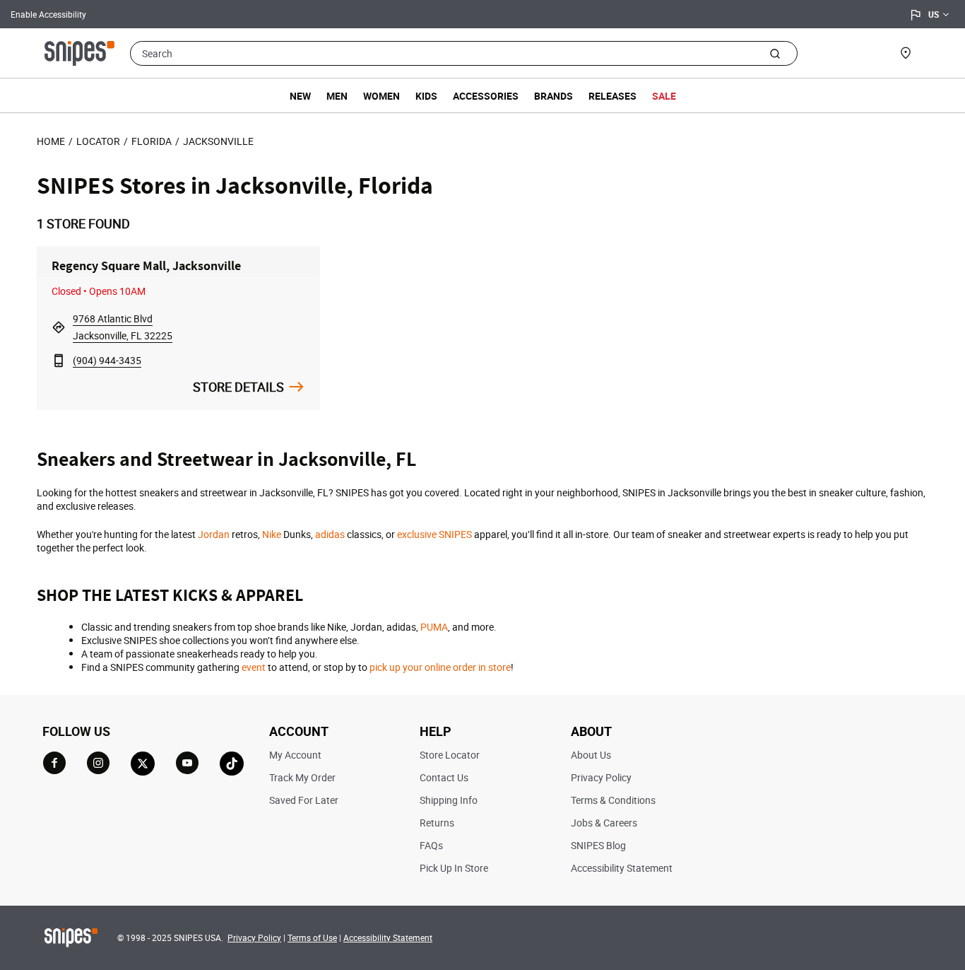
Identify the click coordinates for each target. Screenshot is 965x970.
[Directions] (59, 327)
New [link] (300, 96)
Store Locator (450, 754)
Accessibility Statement (622, 868)
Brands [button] (553, 96)
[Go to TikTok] (232, 764)
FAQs (431, 845)
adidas (330, 534)
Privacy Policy (601, 777)
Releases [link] (612, 96)
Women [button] (381, 96)
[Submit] (774, 53)
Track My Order (302, 777)
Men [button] (337, 96)
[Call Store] (59, 360)
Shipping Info (449, 800)
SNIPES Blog (598, 845)
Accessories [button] (486, 96)
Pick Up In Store (454, 868)
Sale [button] (664, 96)
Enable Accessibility (48, 14)
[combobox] (464, 53)
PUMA (434, 626)
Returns (437, 822)
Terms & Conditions (613, 800)
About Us (591, 754)
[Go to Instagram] (98, 763)
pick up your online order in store (440, 667)
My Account (295, 754)
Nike (271, 534)
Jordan (214, 534)
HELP (435, 731)
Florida (151, 141)
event (254, 667)
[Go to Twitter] (143, 764)
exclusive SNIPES (434, 534)
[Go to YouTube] (187, 763)
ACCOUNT (298, 731)
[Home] (79, 51)
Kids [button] (426, 96)
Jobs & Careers (604, 822)
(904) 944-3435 (107, 360)
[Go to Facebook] (54, 763)
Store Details (238, 386)
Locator (98, 141)
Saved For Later (303, 800)
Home (51, 141)
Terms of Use (312, 937)
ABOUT (591, 731)
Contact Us (444, 777)
